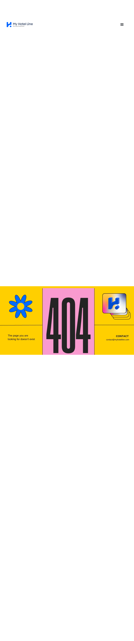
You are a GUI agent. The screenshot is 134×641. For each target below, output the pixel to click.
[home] (20, 25)
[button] (122, 24)
